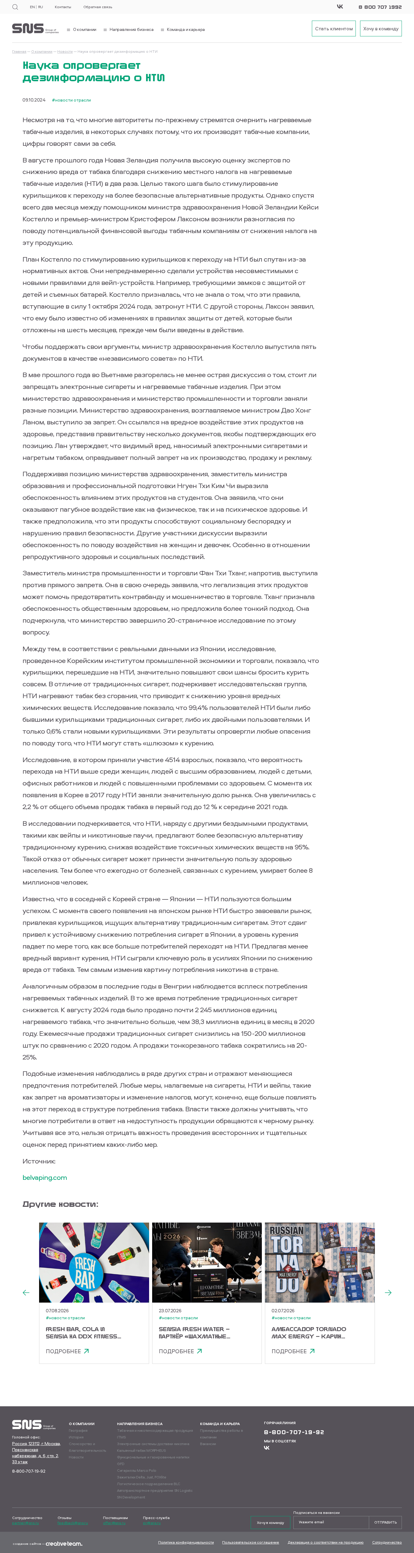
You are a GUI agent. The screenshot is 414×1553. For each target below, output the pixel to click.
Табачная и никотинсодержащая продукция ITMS (155, 1434)
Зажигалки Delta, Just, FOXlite (141, 1477)
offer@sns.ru (114, 1523)
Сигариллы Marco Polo (136, 1470)
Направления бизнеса (139, 1423)
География (78, 1430)
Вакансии (208, 1443)
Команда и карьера (220, 1423)
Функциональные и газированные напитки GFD (153, 1460)
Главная (19, 51)
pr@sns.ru (152, 1523)
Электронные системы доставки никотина (153, 1443)
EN (32, 7)
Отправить (385, 1522)
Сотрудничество (387, 1542)
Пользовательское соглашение (250, 1542)
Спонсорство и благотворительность (87, 1447)
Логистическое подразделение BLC (148, 1483)
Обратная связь (97, 7)
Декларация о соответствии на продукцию (325, 1542)
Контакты (63, 7)
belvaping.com (44, 1177)
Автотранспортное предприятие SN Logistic (155, 1490)
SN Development (131, 1497)
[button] (25, 1293)
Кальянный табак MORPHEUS (141, 1450)
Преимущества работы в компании (221, 1434)
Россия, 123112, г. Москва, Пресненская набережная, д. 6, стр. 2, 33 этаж (36, 1452)
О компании (41, 51)
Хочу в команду (270, 1522)
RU (40, 7)
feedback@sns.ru (73, 1523)
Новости (65, 51)
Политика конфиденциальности (186, 1542)
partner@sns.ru (25, 1523)
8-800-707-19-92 (28, 1471)
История (76, 1437)
